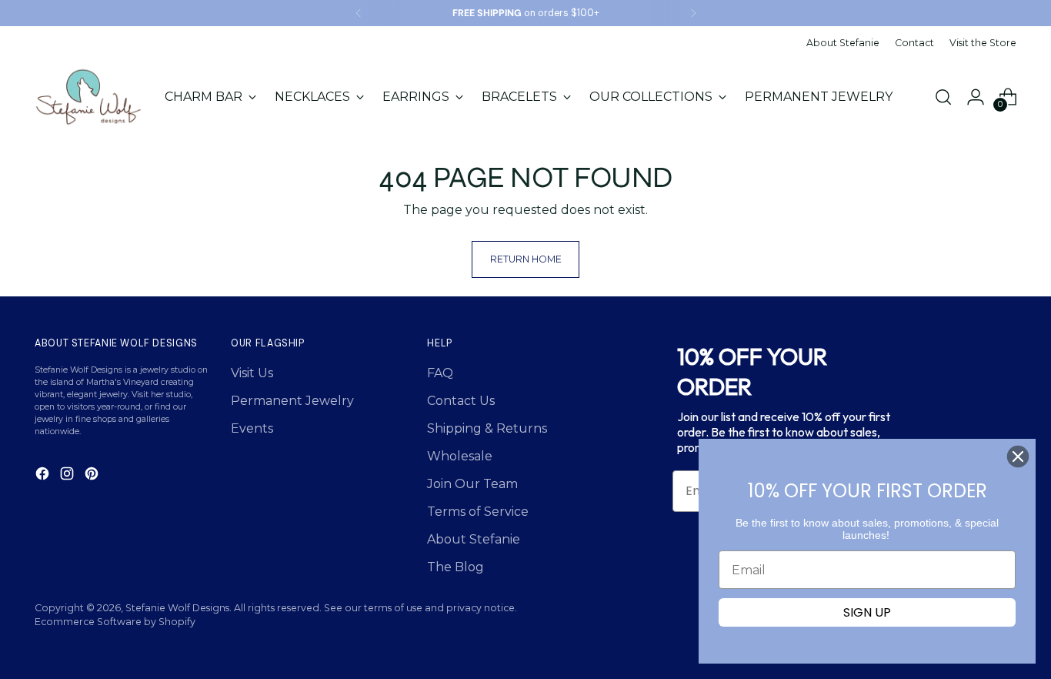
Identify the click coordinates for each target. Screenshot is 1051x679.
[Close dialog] (1017, 456)
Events (252, 428)
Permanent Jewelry (292, 400)
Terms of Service (478, 511)
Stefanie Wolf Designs (177, 608)
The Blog (455, 567)
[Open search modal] (943, 97)
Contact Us (461, 400)
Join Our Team (472, 484)
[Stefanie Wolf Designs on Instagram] (68, 476)
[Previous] (358, 13)
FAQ (440, 373)
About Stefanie (473, 539)
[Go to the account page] (975, 97)
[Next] (693, 13)
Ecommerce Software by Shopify (115, 621)
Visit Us (252, 373)
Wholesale (459, 456)
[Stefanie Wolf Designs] (88, 97)
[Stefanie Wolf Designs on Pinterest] (93, 476)
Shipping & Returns (487, 428)
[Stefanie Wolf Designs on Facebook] (44, 476)
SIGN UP (867, 612)
